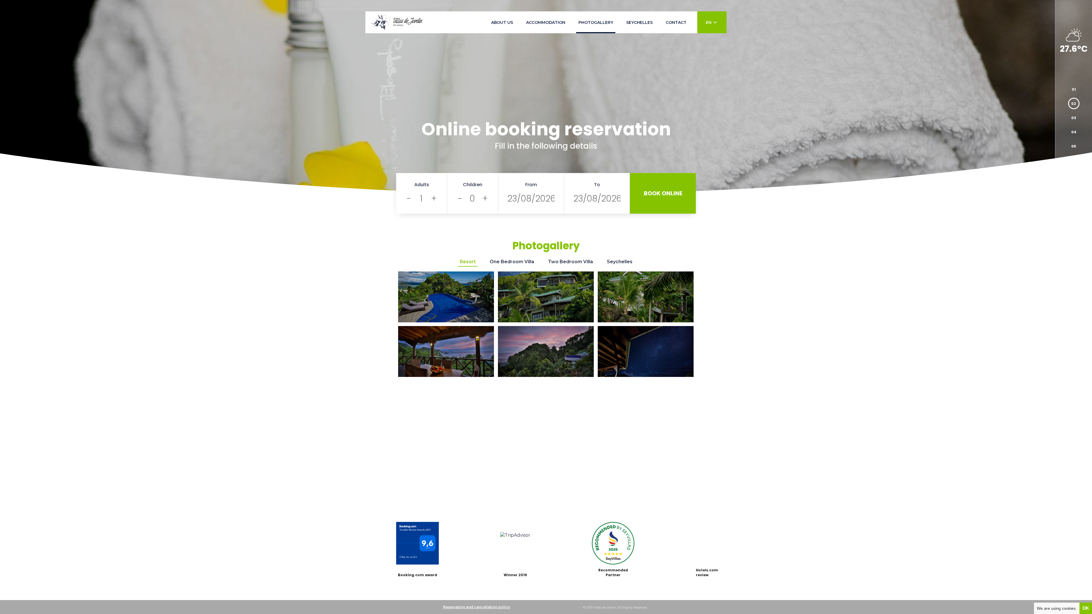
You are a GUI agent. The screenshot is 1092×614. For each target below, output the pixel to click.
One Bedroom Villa (512, 261)
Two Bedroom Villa (570, 261)
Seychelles (619, 261)
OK (1085, 608)
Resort (468, 261)
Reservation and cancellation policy (476, 607)
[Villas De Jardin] (396, 22)
